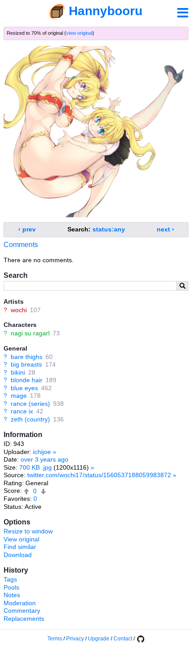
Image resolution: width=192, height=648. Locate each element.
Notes (12, 594)
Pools (11, 587)
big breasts (26, 364)
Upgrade (98, 639)
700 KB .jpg (35, 467)
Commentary (22, 610)
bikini (18, 372)
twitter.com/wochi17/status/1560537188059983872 (99, 475)
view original (79, 33)
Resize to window (28, 531)
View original (21, 539)
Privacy (75, 639)
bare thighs (26, 356)
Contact (122, 639)
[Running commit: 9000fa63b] (140, 639)
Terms (54, 639)
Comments (21, 244)
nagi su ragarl (30, 333)
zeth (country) (30, 419)
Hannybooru (105, 11)
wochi (19, 310)
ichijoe (42, 451)
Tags (10, 579)
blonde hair (26, 380)
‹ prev (27, 229)
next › (165, 229)
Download (18, 554)
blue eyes (24, 388)
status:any (108, 229)
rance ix (22, 411)
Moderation (20, 603)
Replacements (24, 618)
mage (19, 395)
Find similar (20, 546)
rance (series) (30, 403)
